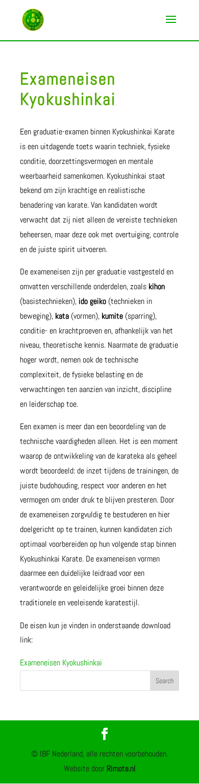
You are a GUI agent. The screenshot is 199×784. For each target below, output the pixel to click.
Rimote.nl (121, 768)
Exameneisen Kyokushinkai (61, 662)
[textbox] (99, 397)
